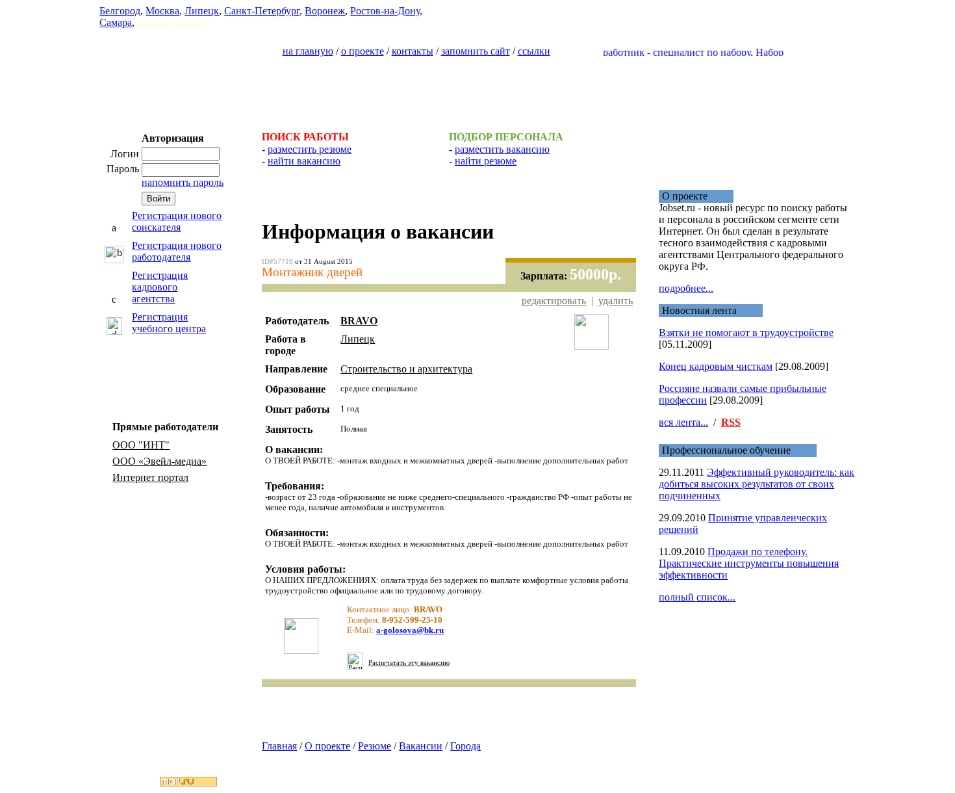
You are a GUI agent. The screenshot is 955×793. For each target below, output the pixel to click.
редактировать (554, 300)
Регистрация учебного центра (169, 322)
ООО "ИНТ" (141, 444)
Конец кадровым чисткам (715, 366)
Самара (115, 22)
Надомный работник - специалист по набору (640, 52)
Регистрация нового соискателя (177, 221)
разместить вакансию (502, 149)
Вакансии (420, 745)
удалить (615, 300)
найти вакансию (304, 160)
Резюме (374, 745)
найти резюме (485, 160)
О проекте (327, 745)
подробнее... (686, 288)
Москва (162, 10)
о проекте (362, 51)
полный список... (697, 597)
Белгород (119, 10)
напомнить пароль (182, 182)
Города (465, 745)
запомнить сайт (475, 51)
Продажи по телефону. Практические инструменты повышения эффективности (749, 563)
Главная (279, 745)
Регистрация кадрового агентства (160, 287)
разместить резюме (309, 149)
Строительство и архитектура (406, 368)
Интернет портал (150, 477)
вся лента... (683, 422)
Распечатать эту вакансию (409, 662)
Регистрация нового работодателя (177, 251)
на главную (308, 51)
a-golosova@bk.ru (410, 630)
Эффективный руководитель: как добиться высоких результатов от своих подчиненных (756, 484)
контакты (412, 51)
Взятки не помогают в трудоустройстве (746, 332)
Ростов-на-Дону (385, 10)
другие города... (172, 22)
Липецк (202, 10)
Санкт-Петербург (261, 10)
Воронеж (325, 10)
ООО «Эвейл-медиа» (159, 461)
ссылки (534, 51)
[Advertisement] (477, 88)
